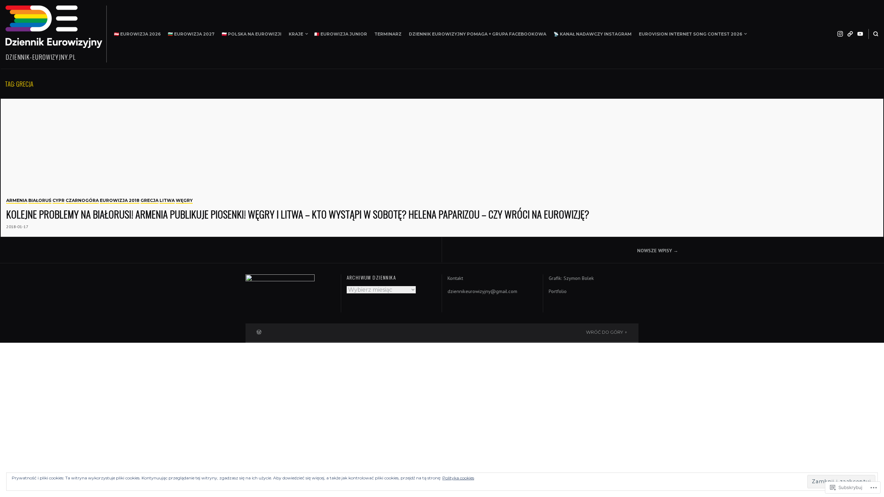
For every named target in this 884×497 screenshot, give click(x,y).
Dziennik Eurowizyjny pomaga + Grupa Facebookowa (477, 34)
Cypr (58, 200)
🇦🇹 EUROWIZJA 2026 (137, 34)
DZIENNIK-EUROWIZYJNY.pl (41, 56)
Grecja (149, 200)
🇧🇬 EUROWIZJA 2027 (191, 34)
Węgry (184, 200)
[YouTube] (860, 34)
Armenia (16, 200)
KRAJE (296, 34)
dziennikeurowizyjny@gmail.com (482, 291)
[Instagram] (840, 34)
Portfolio (558, 291)
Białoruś (39, 200)
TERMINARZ (388, 34)
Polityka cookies (458, 477)
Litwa (167, 200)
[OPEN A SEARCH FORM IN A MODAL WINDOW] (875, 34)
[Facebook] (850, 34)
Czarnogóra (82, 200)
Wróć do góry (604, 332)
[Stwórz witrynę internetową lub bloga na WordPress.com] (259, 331)
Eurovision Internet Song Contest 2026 (690, 34)
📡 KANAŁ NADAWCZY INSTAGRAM (593, 34)
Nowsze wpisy (654, 250)
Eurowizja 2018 (120, 200)
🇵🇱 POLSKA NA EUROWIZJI (251, 34)
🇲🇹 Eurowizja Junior (340, 34)
